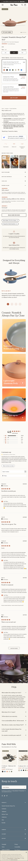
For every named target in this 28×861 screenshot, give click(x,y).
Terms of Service (15, 790)
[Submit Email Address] (24, 787)
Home (3, 108)
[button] (14, 66)
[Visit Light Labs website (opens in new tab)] (4, 137)
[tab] (22, 32)
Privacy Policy (22, 790)
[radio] (4, 70)
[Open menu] (6, 5)
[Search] (22, 5)
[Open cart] (25, 5)
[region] (14, 758)
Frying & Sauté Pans (13, 108)
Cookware (6, 108)
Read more (22, 557)
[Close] (26, 852)
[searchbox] (13, 471)
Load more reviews (14, 648)
